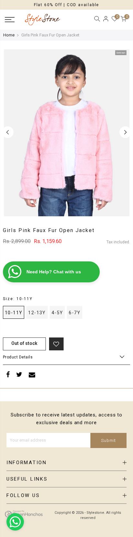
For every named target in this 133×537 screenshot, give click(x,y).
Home (9, 35)
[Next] (125, 132)
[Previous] (8, 132)
